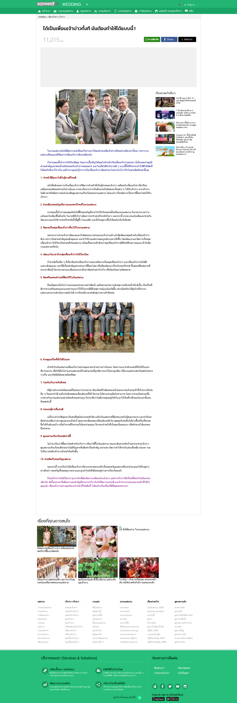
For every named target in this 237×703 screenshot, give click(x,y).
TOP (230, 698)
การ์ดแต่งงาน (145, 10)
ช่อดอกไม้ (96, 611)
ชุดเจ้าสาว (69, 619)
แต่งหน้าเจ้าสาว (72, 615)
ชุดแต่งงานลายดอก (155, 611)
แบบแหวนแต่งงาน (128, 634)
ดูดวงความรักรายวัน (183, 623)
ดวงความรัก (180, 607)
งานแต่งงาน (43, 611)
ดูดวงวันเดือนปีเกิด (155, 626)
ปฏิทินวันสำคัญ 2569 (156, 642)
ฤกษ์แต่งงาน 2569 (155, 607)
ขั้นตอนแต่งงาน (99, 623)
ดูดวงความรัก (180, 634)
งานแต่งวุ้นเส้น (153, 634)
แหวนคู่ (123, 619)
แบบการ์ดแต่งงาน (100, 638)
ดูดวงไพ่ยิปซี (180, 619)
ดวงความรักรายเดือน (184, 638)
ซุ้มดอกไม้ (96, 634)
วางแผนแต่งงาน (65, 10)
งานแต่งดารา (104, 10)
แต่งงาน (41, 626)
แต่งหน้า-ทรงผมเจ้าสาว (170, 10)
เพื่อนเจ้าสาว (70, 630)
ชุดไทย (95, 626)
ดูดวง (149, 619)
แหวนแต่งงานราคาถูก (129, 630)
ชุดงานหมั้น (97, 615)
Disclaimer (184, 668)
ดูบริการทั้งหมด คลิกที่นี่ (124, 697)
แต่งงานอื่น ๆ (98, 642)
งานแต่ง (41, 623)
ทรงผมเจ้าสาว (71, 607)
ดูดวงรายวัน (180, 642)
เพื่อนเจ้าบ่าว (70, 634)
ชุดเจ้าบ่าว (69, 623)
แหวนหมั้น (124, 623)
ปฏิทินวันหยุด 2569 (156, 638)
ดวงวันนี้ (150, 615)
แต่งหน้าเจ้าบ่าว (72, 611)
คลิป (191, 10)
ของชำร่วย (96, 630)
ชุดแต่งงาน (85, 10)
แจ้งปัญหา (183, 673)
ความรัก (178, 626)
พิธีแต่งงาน (97, 607)
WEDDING (71, 4)
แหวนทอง (124, 607)
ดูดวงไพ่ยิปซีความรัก (184, 615)
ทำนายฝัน (151, 623)
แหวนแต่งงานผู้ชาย (128, 638)
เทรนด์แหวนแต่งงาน (129, 642)
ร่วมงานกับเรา (162, 673)
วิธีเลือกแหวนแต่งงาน (129, 626)
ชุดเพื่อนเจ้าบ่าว (72, 638)
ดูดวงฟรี (178, 611)
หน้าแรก (46, 10)
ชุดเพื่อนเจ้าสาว (72, 642)
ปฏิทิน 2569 (152, 630)
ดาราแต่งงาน (43, 634)
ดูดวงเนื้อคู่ (179, 630)
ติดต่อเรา (159, 668)
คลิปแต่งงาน (43, 642)
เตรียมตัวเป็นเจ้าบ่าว (74, 626)
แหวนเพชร (125, 611)
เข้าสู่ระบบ (191, 5)
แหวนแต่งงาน (124, 10)
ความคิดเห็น (153, 39)
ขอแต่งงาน (42, 619)
